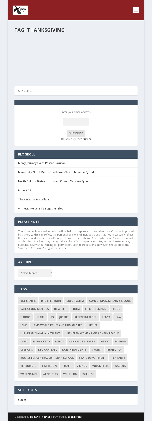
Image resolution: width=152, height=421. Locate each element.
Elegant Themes (40, 416)
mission (120, 341)
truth (66, 366)
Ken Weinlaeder (86, 317)
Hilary (40, 317)
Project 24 (24, 190)
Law (118, 317)
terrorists (28, 366)
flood (116, 309)
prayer (96, 349)
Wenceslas (50, 374)
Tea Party (118, 357)
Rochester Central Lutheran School (47, 357)
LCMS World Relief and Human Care (57, 325)
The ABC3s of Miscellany (34, 199)
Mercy (59, 341)
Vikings (82, 366)
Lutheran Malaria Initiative (40, 333)
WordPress (75, 416)
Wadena (120, 366)
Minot (105, 341)
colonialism (75, 300)
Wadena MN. (28, 374)
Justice (64, 317)
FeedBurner (84, 139)
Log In (22, 399)
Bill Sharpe (28, 300)
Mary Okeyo (41, 341)
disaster (60, 309)
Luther (93, 325)
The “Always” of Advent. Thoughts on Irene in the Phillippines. (72, 41)
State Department (92, 357)
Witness (88, 374)
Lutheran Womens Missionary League (92, 333)
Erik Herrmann (95, 309)
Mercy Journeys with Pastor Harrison (42, 163)
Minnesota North (82, 341)
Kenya (106, 317)
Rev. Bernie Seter (30, 46)
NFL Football (47, 349)
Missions (26, 349)
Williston (70, 374)
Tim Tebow (49, 366)
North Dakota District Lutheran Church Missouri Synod (54, 181)
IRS (52, 317)
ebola (76, 309)
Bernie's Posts (63, 46)
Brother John (51, 300)
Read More (27, 70)
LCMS (23, 325)
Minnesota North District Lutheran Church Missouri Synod (56, 172)
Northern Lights (74, 349)
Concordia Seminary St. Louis (110, 300)
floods (25, 317)
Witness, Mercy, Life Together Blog (40, 208)
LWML (24, 341)
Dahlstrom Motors (34, 309)
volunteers (100, 366)
